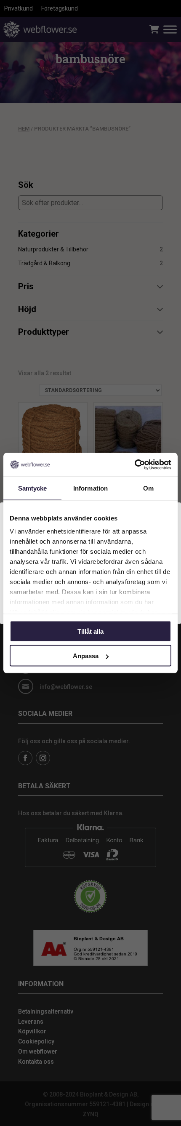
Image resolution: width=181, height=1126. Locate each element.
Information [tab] (90, 487)
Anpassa (85, 655)
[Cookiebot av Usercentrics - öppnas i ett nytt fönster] (134, 464)
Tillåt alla (90, 631)
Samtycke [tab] (32, 487)
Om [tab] (148, 487)
